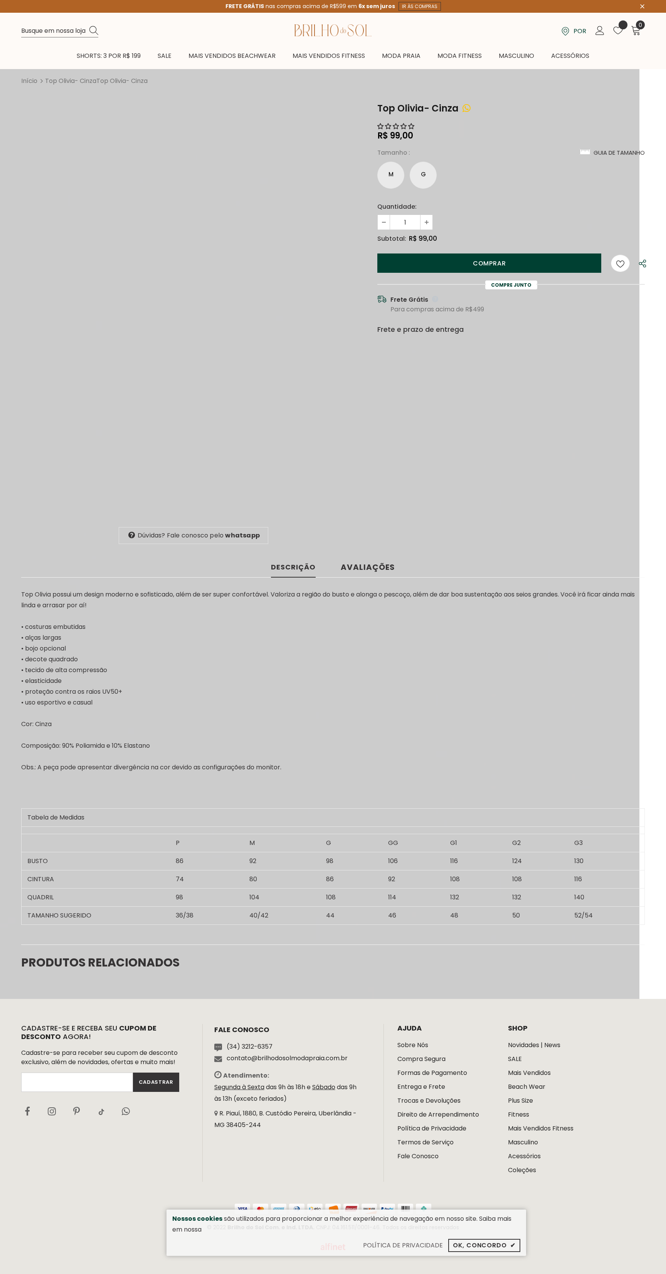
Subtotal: (391, 238)
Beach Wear (526, 1086)
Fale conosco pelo (199, 535)
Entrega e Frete (421, 1086)
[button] (396, 126)
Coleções (522, 1170)
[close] (642, 6)
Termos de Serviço (425, 1142)
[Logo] (333, 30)
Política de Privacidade (431, 1128)
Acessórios (524, 1156)
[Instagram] (52, 1111)
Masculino (523, 1142)
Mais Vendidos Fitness (541, 1128)
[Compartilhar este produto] (466, 108)
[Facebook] (27, 1111)
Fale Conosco (418, 1156)
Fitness (518, 1114)
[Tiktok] (101, 1111)
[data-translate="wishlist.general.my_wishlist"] (618, 32)
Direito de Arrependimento (438, 1114)
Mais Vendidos (529, 1072)
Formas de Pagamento (432, 1072)
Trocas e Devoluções (429, 1100)
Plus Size (520, 1100)
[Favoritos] (620, 263)
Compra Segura (421, 1058)
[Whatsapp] (126, 1111)
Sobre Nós (412, 1045)
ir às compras (419, 6)
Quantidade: (397, 206)
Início (29, 80)
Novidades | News (534, 1045)
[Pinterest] (77, 1111)
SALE (515, 1058)
